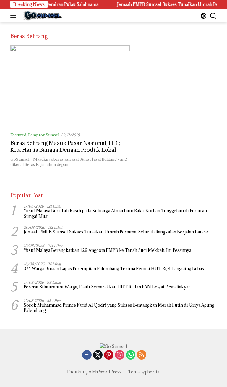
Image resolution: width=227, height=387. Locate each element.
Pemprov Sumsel (43, 135)
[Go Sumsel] (41, 16)
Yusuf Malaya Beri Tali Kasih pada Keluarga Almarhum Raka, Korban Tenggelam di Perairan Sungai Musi (115, 213)
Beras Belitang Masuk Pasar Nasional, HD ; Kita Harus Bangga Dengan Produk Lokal (65, 146)
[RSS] (141, 355)
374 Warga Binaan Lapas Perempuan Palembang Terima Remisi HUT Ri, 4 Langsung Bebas (114, 268)
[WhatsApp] (130, 355)
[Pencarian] (213, 16)
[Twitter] (98, 355)
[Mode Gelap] (203, 16)
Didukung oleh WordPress (94, 372)
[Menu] (14, 16)
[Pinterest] (109, 355)
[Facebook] (87, 355)
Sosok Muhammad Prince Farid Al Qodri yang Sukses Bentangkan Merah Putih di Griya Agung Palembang (119, 308)
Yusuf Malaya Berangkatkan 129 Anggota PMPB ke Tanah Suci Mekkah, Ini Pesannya (107, 250)
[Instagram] (119, 355)
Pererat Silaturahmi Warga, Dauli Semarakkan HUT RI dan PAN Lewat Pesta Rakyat (107, 287)
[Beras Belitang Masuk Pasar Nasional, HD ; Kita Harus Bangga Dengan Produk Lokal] (70, 86)
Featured (18, 135)
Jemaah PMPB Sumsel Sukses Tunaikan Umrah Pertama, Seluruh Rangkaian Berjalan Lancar (116, 232)
